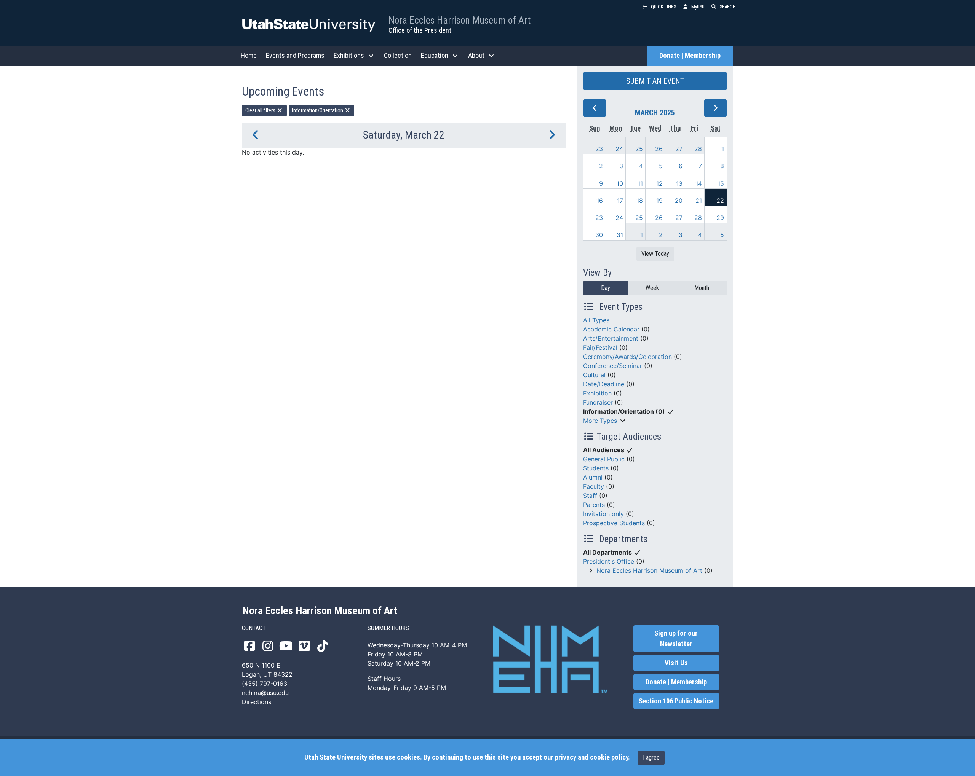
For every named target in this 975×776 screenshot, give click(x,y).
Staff (590, 495)
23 (599, 149)
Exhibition (597, 393)
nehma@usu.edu (265, 692)
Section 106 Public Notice (676, 701)
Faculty (593, 486)
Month (701, 288)
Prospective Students (614, 523)
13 (679, 183)
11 (640, 183)
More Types (600, 420)
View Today (655, 253)
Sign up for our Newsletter (676, 638)
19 (659, 200)
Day (605, 288)
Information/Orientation (318, 110)
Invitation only (603, 514)
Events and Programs (295, 55)
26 (659, 149)
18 (639, 200)
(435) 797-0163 (264, 683)
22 (720, 200)
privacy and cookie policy (591, 757)
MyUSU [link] (698, 7)
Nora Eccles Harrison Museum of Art (459, 20)
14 (698, 183)
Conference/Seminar (612, 366)
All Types (596, 320)
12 (659, 183)
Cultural (594, 375)
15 (721, 183)
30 (599, 235)
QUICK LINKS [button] (663, 7)
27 (678, 149)
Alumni (593, 477)
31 (620, 235)
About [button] (476, 55)
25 (639, 149)
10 (620, 183)
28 (698, 149)
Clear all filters (261, 110)
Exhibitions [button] (349, 55)
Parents (594, 504)
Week (652, 288)
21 (698, 200)
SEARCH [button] (728, 7)
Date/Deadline (603, 384)
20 (678, 200)
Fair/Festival (600, 347)
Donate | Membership (690, 55)
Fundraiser (598, 402)
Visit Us (676, 663)
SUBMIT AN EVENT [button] (655, 81)
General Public (604, 459)
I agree (651, 757)
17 (620, 200)
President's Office (608, 561)
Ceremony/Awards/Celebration (627, 356)
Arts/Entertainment (610, 338)
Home (249, 55)
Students (596, 468)
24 (619, 149)
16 (599, 200)
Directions (256, 702)
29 (720, 217)
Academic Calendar (611, 329)
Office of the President (419, 30)
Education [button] (434, 55)
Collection (398, 55)
